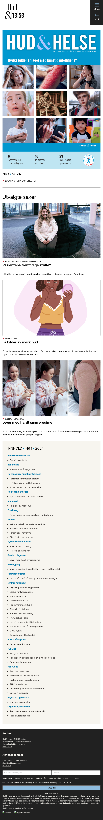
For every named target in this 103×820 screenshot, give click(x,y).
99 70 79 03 (7, 746)
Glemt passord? (51, 793)
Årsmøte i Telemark (19, 671)
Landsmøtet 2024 (19, 600)
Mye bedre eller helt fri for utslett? (26, 496)
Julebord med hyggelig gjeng (24, 679)
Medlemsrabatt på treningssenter (26, 626)
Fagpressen (28, 808)
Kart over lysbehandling (21, 613)
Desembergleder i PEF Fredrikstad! (27, 688)
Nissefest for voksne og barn (24, 675)
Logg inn (52, 788)
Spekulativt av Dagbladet (22, 634)
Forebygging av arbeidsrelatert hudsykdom (31, 514)
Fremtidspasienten (19, 460)
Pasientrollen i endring (20, 546)
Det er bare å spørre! (20, 644)
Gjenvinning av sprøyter (21, 537)
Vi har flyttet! (16, 630)
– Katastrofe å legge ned (22, 469)
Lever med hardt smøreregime (25, 559)
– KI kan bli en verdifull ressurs (25, 482)
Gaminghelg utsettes (20, 662)
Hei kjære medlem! (19, 653)
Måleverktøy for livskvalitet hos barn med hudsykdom (36, 569)
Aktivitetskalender (18, 684)
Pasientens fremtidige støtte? (24, 478)
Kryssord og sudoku (20, 702)
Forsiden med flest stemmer (24, 528)
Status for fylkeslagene (21, 591)
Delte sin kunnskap (19, 692)
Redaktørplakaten (9, 798)
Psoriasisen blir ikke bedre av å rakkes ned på (32, 657)
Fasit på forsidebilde (20, 715)
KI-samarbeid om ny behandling (26, 487)
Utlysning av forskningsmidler (24, 587)
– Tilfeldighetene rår (20, 550)
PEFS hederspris (18, 596)
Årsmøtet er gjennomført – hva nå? (27, 711)
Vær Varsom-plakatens (48, 798)
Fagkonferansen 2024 (21, 604)
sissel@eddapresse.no (11, 763)
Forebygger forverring (21, 532)
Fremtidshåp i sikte (19, 617)
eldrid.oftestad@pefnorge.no (14, 744)
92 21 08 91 (7, 765)
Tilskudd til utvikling (19, 609)
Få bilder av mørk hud (21, 505)
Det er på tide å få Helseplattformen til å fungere (34, 578)
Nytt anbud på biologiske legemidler (27, 524)
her (70, 782)
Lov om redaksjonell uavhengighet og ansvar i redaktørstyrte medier (69, 796)
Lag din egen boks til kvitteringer (26, 622)
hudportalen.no (75, 778)
